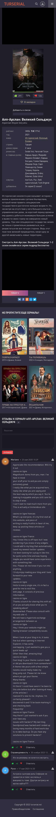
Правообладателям (21, 809)
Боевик (28, 141)
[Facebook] (23, 299)
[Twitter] (34, 299)
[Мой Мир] (30, 299)
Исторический (31, 138)
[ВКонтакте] (19, 299)
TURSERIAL (14, 3)
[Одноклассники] (27, 299)
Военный (43, 138)
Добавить (7, 452)
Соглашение (38, 809)
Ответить (30, 747)
